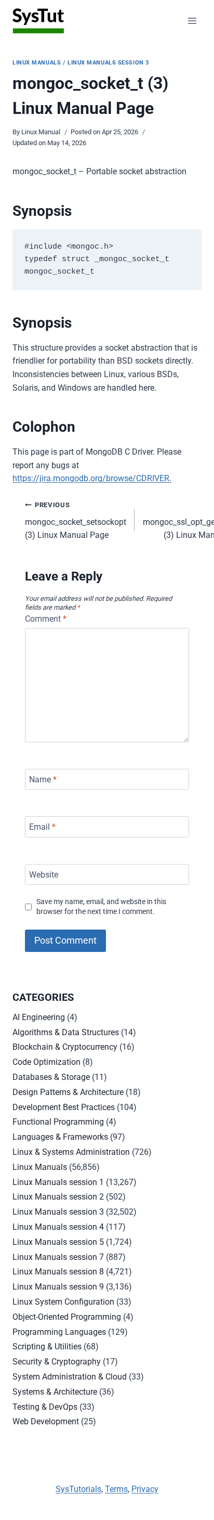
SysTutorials (78, 1489)
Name (43, 779)
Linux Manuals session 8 (58, 1272)
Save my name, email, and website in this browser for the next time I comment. (101, 906)
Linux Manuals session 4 (58, 1227)
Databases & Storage (51, 1077)
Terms (116, 1489)
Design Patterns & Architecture (68, 1092)
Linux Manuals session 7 (58, 1257)
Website (43, 874)
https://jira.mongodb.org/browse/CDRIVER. (91, 478)
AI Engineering (38, 1017)
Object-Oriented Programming (66, 1317)
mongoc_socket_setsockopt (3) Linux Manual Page (75, 520)
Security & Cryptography (56, 1362)
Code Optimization (46, 1062)
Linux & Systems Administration (71, 1152)
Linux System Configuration (63, 1302)
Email (42, 827)
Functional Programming (58, 1122)
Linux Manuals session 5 (58, 1242)
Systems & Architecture (54, 1392)
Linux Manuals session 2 (58, 1197)
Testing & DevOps (44, 1407)
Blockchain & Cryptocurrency (64, 1047)
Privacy (144, 1489)
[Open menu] (192, 20)
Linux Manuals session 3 (108, 62)
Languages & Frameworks (60, 1137)
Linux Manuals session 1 (58, 1182)
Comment (45, 619)
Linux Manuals (36, 62)
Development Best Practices (63, 1107)
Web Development (45, 1421)
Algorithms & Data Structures (65, 1032)
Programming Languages (59, 1332)
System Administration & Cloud (69, 1377)
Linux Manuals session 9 (58, 1287)
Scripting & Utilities (47, 1346)
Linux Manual (40, 132)
